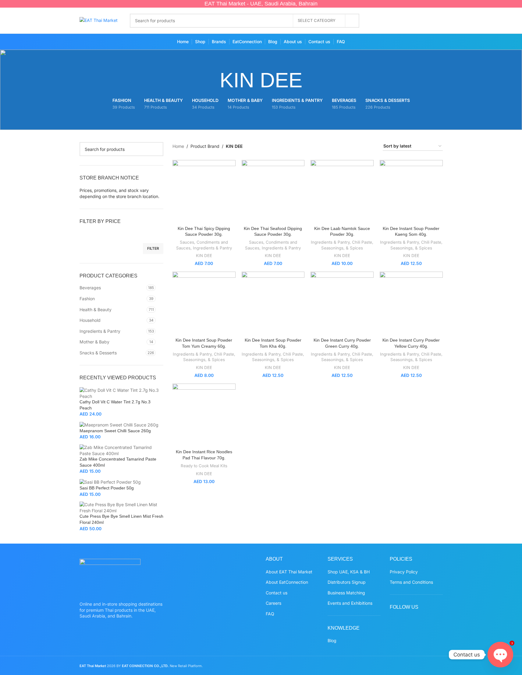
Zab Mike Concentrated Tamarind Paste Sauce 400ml (118, 462)
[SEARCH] (352, 21)
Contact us (276, 592)
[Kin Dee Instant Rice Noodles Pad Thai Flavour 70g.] (204, 415)
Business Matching (346, 592)
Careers (273, 603)
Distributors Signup (347, 582)
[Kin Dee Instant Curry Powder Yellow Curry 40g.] (411, 303)
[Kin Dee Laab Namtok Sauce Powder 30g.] (342, 191)
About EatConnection (287, 582)
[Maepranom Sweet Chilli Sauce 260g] (119, 424)
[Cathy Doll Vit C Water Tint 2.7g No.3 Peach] (122, 392)
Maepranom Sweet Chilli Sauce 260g (115, 430)
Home (178, 146)
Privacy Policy (404, 571)
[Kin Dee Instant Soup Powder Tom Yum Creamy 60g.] (204, 303)
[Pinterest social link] (413, 20)
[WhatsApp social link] (425, 20)
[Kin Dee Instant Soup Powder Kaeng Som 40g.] (411, 191)
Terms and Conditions (411, 582)
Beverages (90, 287)
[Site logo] (99, 20)
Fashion (87, 298)
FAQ (270, 613)
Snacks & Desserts (98, 352)
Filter (153, 248)
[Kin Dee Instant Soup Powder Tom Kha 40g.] (273, 303)
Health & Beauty (96, 309)
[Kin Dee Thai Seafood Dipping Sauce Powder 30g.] (273, 191)
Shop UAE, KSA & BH (349, 571)
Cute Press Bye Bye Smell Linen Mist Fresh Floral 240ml (121, 519)
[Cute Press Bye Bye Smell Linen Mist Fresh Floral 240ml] (122, 507)
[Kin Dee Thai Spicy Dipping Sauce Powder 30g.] (204, 191)
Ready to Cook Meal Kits (204, 465)
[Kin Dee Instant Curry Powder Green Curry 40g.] (342, 303)
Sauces (187, 242)
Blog (332, 640)
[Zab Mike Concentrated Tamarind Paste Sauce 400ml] (122, 449)
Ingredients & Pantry (100, 331)
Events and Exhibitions (350, 603)
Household (90, 320)
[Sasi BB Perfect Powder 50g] (110, 481)
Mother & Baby (94, 341)
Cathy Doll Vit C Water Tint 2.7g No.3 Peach (115, 404)
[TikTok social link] (437, 20)
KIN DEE (204, 255)
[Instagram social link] (401, 20)
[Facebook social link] (377, 20)
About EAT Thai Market (289, 571)
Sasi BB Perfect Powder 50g (107, 487)
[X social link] (389, 20)
